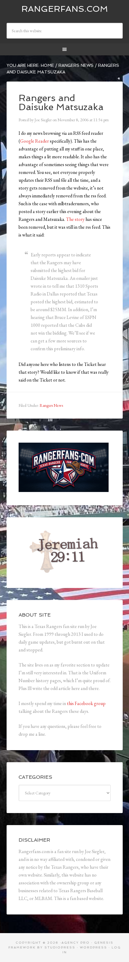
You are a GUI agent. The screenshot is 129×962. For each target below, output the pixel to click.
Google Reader (34, 141)
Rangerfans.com (64, 9)
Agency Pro (76, 942)
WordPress (93, 947)
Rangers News (51, 405)
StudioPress (59, 947)
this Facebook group (86, 703)
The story (75, 219)
